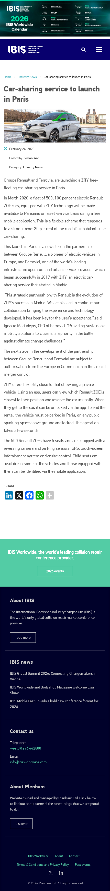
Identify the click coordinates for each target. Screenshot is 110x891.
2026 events (55, 571)
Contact (74, 856)
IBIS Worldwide (38, 856)
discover (22, 824)
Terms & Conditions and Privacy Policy (43, 864)
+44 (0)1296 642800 (25, 748)
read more (23, 637)
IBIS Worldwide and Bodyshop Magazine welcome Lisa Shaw (52, 690)
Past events (83, 864)
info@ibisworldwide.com (28, 762)
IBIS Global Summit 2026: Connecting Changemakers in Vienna (53, 676)
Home (8, 77)
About (59, 856)
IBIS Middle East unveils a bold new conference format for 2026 (54, 704)
